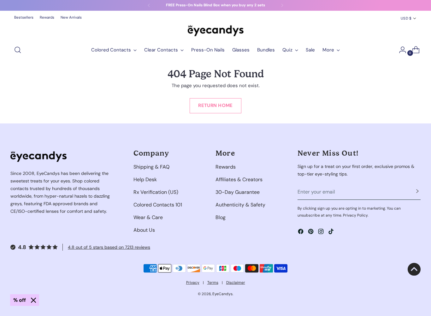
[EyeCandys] (215, 31)
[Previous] (149, 5)
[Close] (33, 300)
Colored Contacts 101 (157, 204)
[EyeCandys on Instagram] (321, 232)
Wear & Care (148, 217)
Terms (212, 282)
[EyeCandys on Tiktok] (331, 232)
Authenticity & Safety (240, 204)
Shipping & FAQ (151, 167)
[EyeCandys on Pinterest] (311, 232)
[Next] (282, 5)
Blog (221, 217)
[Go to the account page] (400, 50)
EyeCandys (222, 293)
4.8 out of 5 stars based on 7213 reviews (109, 247)
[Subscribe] (417, 192)
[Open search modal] (17, 50)
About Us (144, 230)
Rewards (226, 167)
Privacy (192, 282)
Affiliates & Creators (239, 179)
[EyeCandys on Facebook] (301, 232)
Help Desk (145, 179)
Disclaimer (235, 282)
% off (19, 300)
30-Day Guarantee (238, 192)
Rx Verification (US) (155, 192)
